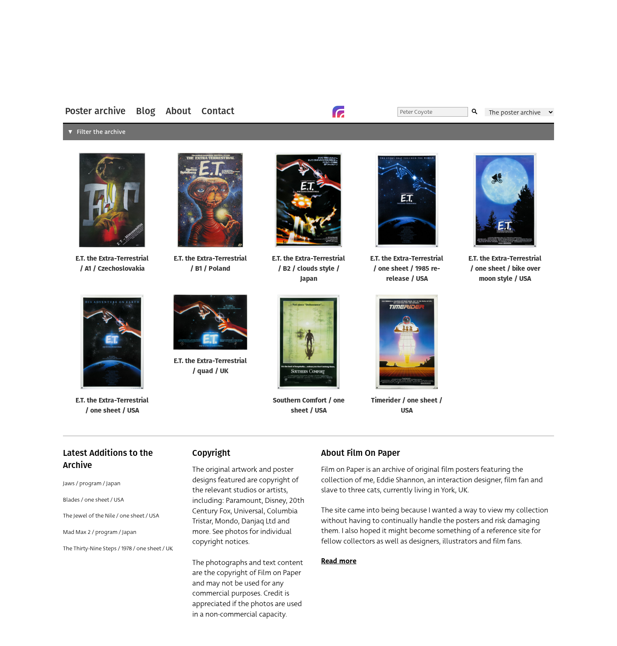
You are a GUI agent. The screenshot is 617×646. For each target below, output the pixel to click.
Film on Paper (85, 52)
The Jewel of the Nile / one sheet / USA (111, 516)
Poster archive (95, 111)
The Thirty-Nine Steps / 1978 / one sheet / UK (118, 548)
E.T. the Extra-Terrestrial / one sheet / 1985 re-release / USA (406, 269)
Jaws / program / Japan (91, 483)
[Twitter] (305, 112)
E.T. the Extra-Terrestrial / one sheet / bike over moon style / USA (504, 269)
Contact (217, 111)
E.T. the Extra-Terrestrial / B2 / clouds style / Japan (308, 269)
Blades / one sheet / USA (93, 500)
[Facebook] (321, 112)
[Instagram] (338, 112)
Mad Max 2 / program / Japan (99, 532)
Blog (145, 111)
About (178, 111)
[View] (112, 202)
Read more (338, 561)
